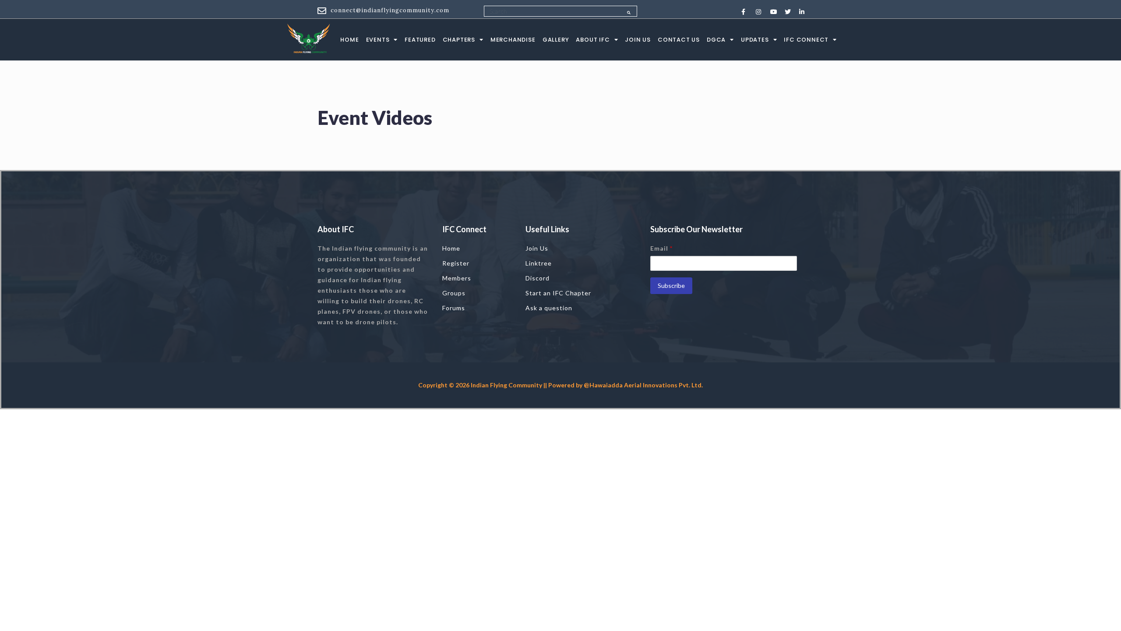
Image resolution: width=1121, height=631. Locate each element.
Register (455, 263)
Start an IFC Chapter (558, 293)
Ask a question (548, 308)
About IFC (593, 39)
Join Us (638, 39)
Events (378, 39)
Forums (453, 308)
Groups (453, 293)
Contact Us (679, 39)
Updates (755, 39)
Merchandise (513, 39)
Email (661, 248)
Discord (537, 278)
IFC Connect (806, 39)
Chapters (459, 39)
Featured (420, 39)
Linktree (538, 263)
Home (349, 39)
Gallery (556, 39)
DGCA (716, 39)
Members (456, 278)
